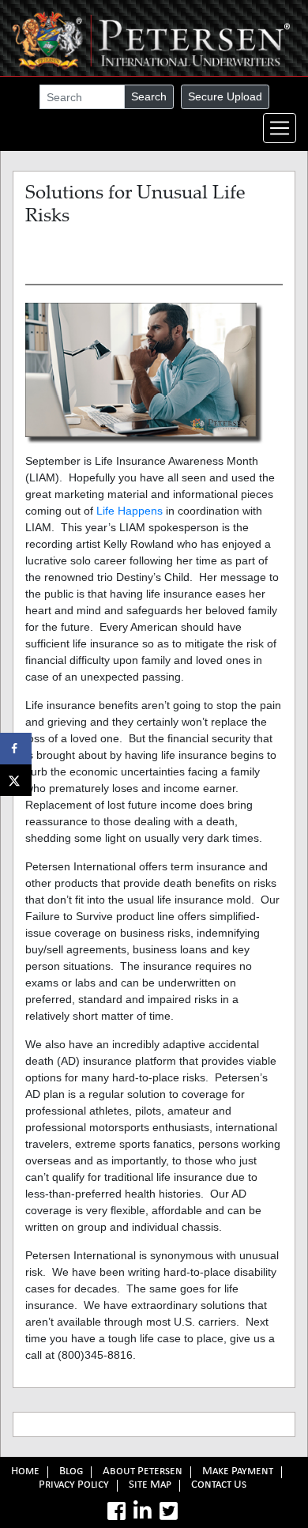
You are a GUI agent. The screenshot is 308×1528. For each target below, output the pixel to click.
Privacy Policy (74, 1485)
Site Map (150, 1485)
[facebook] (116, 1511)
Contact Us (218, 1485)
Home (25, 1472)
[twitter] (169, 1511)
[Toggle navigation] (279, 128)
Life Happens (129, 510)
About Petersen (142, 1472)
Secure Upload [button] (225, 96)
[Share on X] (16, 780)
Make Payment (237, 1472)
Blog (71, 1472)
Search (149, 96)
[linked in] (142, 1511)
